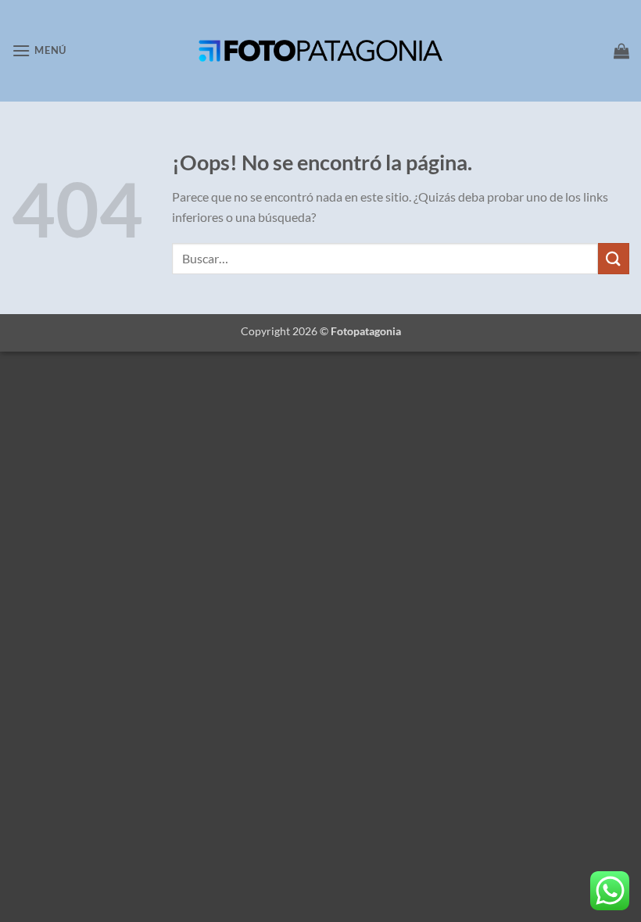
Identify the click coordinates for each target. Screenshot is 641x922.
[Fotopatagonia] (320, 51)
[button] (39, 50)
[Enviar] (613, 258)
